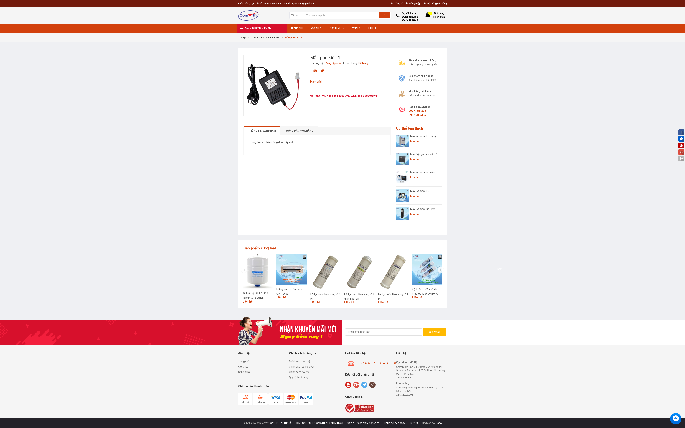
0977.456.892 (330, 95)
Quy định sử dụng (298, 377)
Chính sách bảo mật (300, 361)
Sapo (439, 423)
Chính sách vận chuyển (301, 366)
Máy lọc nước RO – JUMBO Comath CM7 (422, 191)
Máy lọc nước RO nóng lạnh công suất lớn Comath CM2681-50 (423, 136)
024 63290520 (404, 377)
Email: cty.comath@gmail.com (299, 3)
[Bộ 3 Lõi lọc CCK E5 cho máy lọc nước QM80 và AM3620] (427, 269)
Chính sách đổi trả (299, 372)
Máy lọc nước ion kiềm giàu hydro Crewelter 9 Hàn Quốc (423, 172)
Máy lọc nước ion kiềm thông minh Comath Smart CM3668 (422, 209)
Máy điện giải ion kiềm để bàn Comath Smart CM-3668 (424, 154)
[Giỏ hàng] (428, 15)
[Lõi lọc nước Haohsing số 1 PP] (393, 272)
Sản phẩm (244, 372)
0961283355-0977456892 (410, 18)
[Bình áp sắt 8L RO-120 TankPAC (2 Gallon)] (258, 271)
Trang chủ (243, 361)
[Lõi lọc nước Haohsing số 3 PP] (325, 272)
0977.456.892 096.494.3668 (376, 363)
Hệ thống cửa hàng (437, 3)
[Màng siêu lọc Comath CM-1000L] (291, 269)
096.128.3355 (353, 95)
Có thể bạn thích (409, 128)
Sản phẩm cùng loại (259, 248)
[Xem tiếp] (316, 81)
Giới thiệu (243, 366)
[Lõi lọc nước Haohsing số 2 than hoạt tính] (359, 272)
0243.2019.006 (404, 394)
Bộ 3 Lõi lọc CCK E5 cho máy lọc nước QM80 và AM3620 (425, 293)
